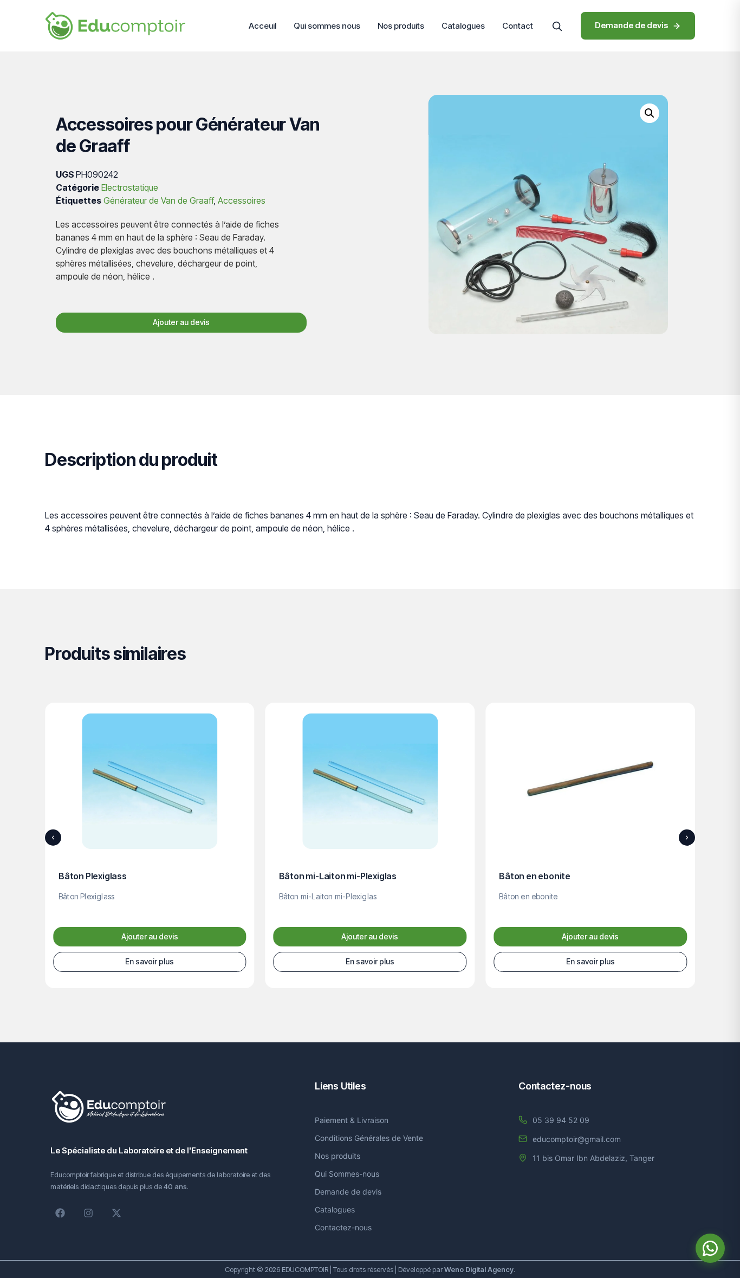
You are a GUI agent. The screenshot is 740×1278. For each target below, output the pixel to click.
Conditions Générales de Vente (369, 1138)
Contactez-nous (343, 1227)
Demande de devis (348, 1191)
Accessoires (241, 200)
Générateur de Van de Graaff (158, 200)
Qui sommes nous (327, 26)
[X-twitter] (116, 1213)
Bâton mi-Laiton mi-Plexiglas (338, 876)
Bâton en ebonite (534, 876)
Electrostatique (129, 187)
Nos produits (401, 26)
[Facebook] (60, 1213)
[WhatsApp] (710, 1248)
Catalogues (463, 26)
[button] (557, 26)
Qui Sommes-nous (347, 1173)
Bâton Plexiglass (93, 876)
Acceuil (262, 26)
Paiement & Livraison (351, 1120)
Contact (517, 26)
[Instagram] (88, 1213)
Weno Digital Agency (479, 1269)
